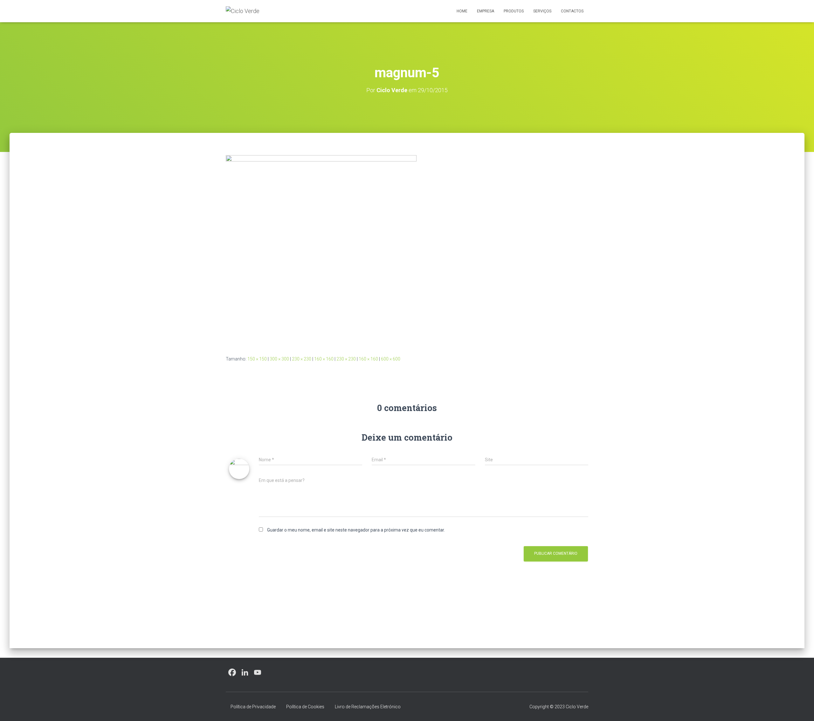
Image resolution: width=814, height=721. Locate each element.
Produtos (514, 11)
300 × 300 (279, 358)
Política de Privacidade (253, 706)
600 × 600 (390, 358)
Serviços (542, 11)
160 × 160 (324, 358)
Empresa (485, 11)
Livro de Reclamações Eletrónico (368, 706)
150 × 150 (257, 358)
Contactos (572, 11)
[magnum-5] (321, 250)
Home (462, 11)
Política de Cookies (305, 706)
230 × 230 (301, 358)
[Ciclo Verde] (242, 11)
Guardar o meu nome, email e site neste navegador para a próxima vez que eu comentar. (356, 529)
